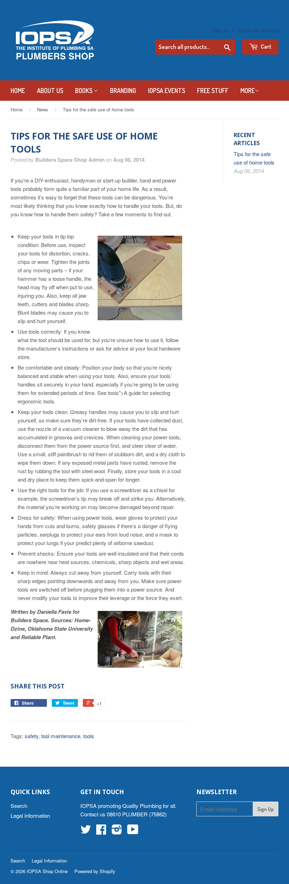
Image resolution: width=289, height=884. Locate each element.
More (247, 90)
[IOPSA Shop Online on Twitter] (85, 831)
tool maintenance (60, 736)
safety (31, 736)
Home (18, 90)
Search (19, 805)
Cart (265, 46)
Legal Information (30, 815)
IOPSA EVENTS (166, 90)
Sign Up (265, 809)
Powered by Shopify (94, 871)
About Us (50, 90)
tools (88, 736)
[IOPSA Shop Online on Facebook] (101, 831)
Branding (123, 90)
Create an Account (258, 30)
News (42, 109)
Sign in (220, 30)
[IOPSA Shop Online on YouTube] (133, 831)
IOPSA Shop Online (47, 871)
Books (84, 90)
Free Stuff (212, 90)
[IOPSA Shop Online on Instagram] (116, 831)
